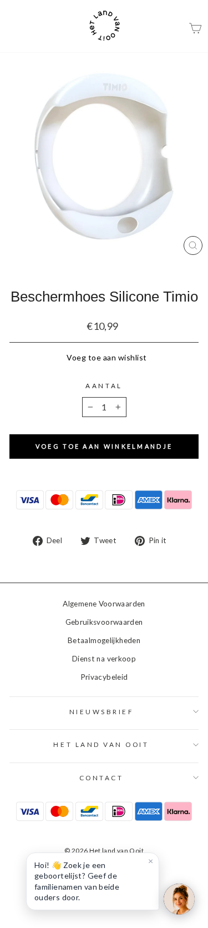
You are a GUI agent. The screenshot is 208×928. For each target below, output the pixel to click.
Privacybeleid (104, 677)
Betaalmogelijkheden (104, 640)
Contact (101, 778)
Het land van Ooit (101, 744)
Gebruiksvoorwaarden (104, 622)
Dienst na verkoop (104, 658)
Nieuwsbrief (101, 712)
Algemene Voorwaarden (104, 603)
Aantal (103, 386)
